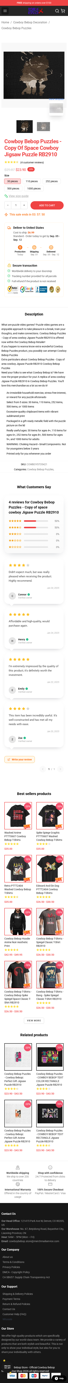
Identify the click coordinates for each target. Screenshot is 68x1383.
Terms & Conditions (13, 1262)
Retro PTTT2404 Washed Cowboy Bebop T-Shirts (17, 889)
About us (8, 1257)
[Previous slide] (7, 75)
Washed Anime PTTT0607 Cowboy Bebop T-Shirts (15, 836)
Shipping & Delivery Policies (18, 1293)
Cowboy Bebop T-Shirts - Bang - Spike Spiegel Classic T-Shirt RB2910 (49, 995)
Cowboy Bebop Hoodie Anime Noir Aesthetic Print (17, 942)
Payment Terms (11, 1299)
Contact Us (9, 1309)
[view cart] (63, 11)
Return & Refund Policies (16, 1304)
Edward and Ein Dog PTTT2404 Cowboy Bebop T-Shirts (47, 889)
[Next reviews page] (60, 769)
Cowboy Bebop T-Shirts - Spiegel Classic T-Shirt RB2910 (49, 942)
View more (34, 1020)
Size (6, 175)
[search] (57, 11)
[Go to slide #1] (24, 126)
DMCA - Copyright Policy (16, 1272)
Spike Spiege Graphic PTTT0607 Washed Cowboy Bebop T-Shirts (49, 836)
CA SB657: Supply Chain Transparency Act (26, 1277)
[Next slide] (61, 75)
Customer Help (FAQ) (14, 1314)
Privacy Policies (11, 1267)
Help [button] (61, 1378)
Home (5, 22)
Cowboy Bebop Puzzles (16, 28)
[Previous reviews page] (43, 769)
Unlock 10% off (7, 1367)
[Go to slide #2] (43, 126)
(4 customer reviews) (32, 162)
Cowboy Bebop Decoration (30, 22)
